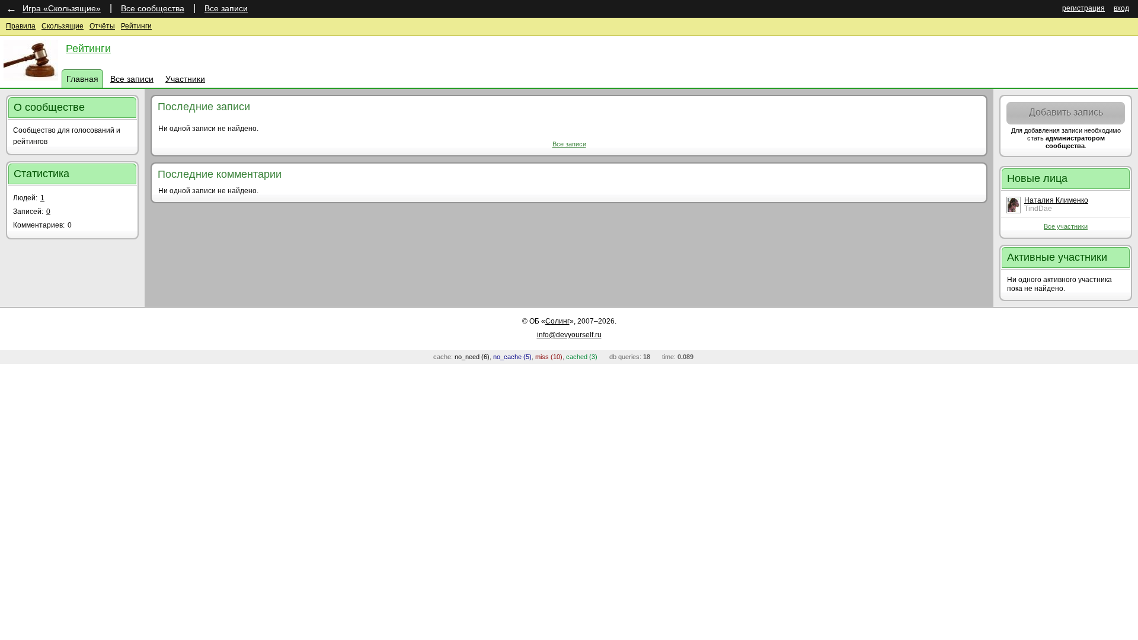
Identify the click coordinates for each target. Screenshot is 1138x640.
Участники (185, 79)
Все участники (1066, 226)
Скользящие (62, 26)
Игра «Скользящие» (62, 8)
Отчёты (102, 26)
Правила (21, 26)
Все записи (226, 8)
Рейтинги (136, 26)
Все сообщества (152, 8)
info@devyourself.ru (569, 335)
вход (1121, 8)
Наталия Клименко (1056, 200)
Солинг (557, 321)
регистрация (1083, 8)
